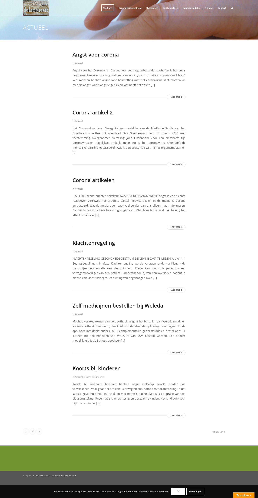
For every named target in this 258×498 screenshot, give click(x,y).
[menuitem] (107, 8)
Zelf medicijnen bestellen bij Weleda (117, 305)
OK (178, 491)
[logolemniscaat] (40, 8)
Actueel (79, 63)
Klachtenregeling (93, 242)
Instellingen (195, 491)
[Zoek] (231, 8)
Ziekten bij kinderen (94, 376)
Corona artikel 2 (92, 112)
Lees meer (176, 96)
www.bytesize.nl (68, 475)
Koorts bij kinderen (96, 368)
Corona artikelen (93, 180)
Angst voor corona (95, 54)
